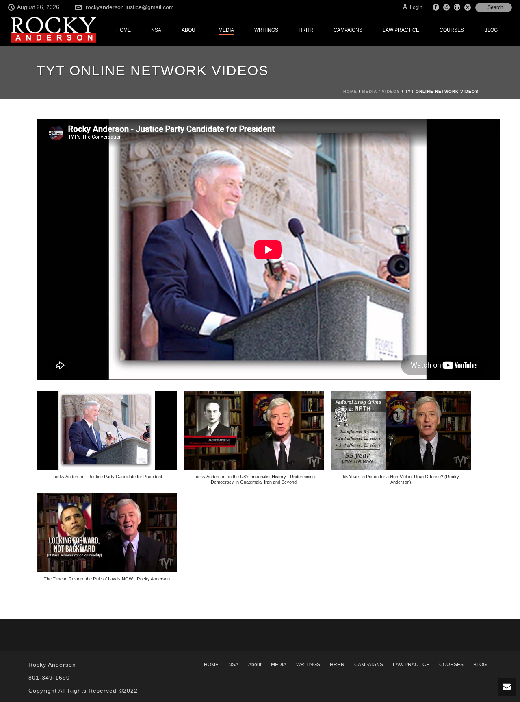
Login (416, 7)
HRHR (306, 30)
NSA (156, 30)
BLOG (491, 30)
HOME (123, 30)
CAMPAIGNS (348, 30)
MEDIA (226, 30)
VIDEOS (391, 91)
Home (350, 91)
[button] (106, 439)
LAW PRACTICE (401, 30)
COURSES (452, 30)
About (190, 30)
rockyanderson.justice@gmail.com (130, 7)
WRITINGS (266, 30)
